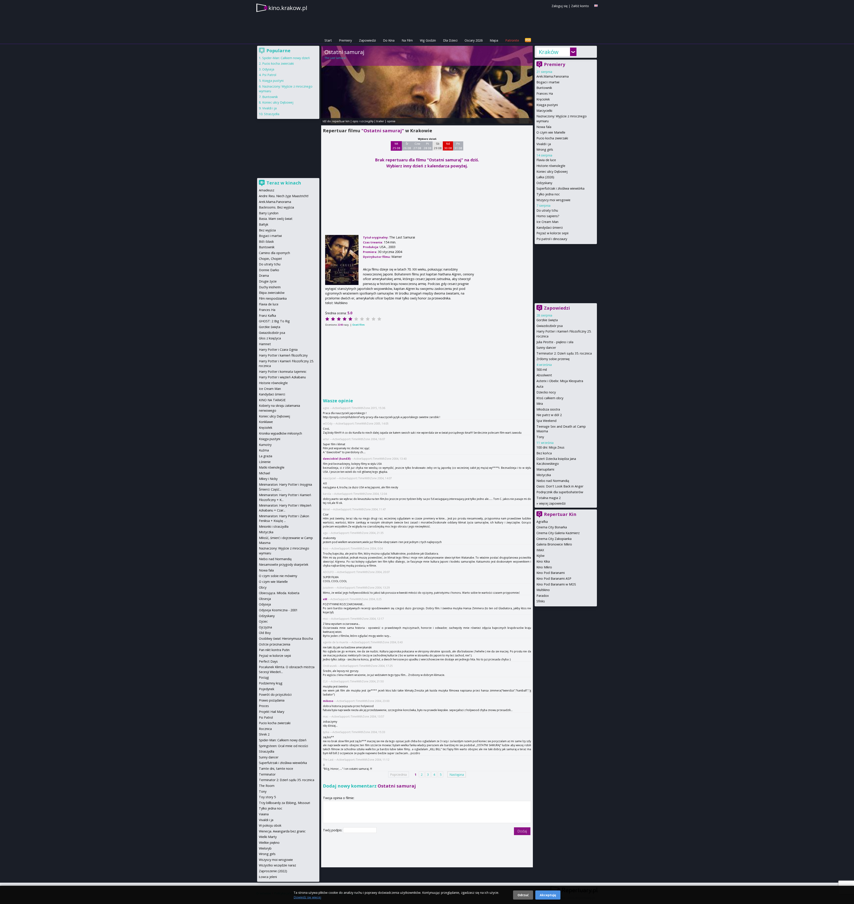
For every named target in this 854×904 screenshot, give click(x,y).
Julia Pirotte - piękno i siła (554, 342)
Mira (539, 403)
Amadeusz (266, 190)
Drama (264, 275)
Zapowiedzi (367, 40)
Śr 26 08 (407, 146)
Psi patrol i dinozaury (551, 239)
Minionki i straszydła (273, 526)
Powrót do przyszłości (275, 694)
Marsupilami (545, 469)
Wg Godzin (428, 40)
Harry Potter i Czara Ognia (278, 349)
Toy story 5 (267, 797)
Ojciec (263, 621)
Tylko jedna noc (548, 194)
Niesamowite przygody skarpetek (283, 564)
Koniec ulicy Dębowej (552, 171)
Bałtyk (263, 224)
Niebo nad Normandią (552, 481)
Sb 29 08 (438, 146)
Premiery (345, 40)
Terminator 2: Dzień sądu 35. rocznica (564, 353)
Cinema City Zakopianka (554, 539)
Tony (540, 437)
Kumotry (265, 445)
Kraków (548, 52)
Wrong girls (544, 149)
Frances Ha (544, 93)
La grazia (265, 456)
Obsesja (265, 599)
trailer (380, 121)
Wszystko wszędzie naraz (277, 865)
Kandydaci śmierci (549, 227)
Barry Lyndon (268, 213)
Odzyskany (544, 183)
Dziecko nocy (546, 392)
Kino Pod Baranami (550, 573)
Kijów (540, 555)
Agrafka (542, 521)
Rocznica (265, 729)
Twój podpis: (333, 830)
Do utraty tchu (547, 210)
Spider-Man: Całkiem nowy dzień (286, 58)
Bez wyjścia (267, 230)
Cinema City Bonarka (551, 527)
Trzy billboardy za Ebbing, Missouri (284, 803)
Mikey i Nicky (268, 479)
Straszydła (271, 114)
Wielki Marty (268, 837)
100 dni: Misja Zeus (550, 447)
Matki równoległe (271, 467)
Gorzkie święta (547, 320)
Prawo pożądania (271, 700)
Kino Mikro (544, 567)
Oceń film (358, 324)
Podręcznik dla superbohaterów (559, 492)
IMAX (540, 550)
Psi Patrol (269, 75)
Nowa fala (543, 127)
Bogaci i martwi (547, 82)
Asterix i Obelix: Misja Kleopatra (559, 381)
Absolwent (544, 375)
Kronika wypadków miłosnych (280, 433)
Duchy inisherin (270, 287)
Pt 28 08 (427, 146)
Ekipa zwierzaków (271, 293)
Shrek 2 (264, 734)
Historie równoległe (550, 166)
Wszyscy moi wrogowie (553, 200)
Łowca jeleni (268, 877)
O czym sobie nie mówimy (278, 576)
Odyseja (268, 69)
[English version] (596, 5)
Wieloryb (265, 848)
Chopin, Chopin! (270, 259)
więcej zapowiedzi (552, 503)
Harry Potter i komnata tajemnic (282, 371)
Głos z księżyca (270, 338)
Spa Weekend (546, 421)
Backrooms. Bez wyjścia (276, 207)
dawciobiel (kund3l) (336, 459)
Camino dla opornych (274, 253)
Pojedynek (266, 689)
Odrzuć (523, 895)
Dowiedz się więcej (307, 897)
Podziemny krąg (270, 683)
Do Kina (389, 40)
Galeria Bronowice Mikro (554, 544)
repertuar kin (341, 121)
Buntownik (544, 88)
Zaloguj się (560, 6)
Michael (264, 473)
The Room (266, 786)
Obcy (262, 587)
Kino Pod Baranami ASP (553, 578)
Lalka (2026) (545, 177)
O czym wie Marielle (550, 132)
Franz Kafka (267, 315)
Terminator (267, 774)
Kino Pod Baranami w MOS (556, 584)
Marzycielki (544, 110)
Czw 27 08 (417, 146)
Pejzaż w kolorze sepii (552, 233)
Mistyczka (543, 475)
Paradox (542, 595)
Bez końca (544, 453)
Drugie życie (268, 281)
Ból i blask (266, 241)
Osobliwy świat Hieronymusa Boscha (286, 638)
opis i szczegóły (362, 121)
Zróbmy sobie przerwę (553, 359)
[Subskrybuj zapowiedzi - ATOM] (528, 40)
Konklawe (266, 422)
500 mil (541, 369)
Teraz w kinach (283, 183)
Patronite (512, 40)
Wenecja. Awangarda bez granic (282, 831)
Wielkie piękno (269, 842)
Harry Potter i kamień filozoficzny (283, 355)
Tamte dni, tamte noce (276, 768)
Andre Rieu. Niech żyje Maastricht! (283, 196)
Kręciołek (543, 99)
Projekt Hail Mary (271, 712)
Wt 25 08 (396, 146)
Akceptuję (548, 895)
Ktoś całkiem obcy (549, 398)
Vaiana (264, 814)
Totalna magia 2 (548, 498)
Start (328, 40)
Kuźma (264, 450)
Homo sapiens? (547, 216)
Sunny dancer (546, 347)
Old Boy (265, 633)
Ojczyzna (265, 627)
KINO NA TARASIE (272, 400)
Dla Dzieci (450, 40)
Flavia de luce (546, 160)
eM (325, 599)
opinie (391, 121)
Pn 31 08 (458, 146)
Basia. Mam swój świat (275, 218)
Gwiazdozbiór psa (549, 326)
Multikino (543, 590)
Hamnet (265, 344)
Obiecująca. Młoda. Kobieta (279, 593)
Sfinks (540, 601)
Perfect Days (268, 661)
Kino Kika (543, 561)
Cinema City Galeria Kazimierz (558, 533)
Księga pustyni (547, 105)
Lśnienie (265, 462)
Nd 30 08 (448, 146)
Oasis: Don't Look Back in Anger (559, 486)
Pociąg (264, 677)
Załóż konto (580, 6)
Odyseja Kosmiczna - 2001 (278, 610)
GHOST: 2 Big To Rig (274, 321)
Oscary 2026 (474, 40)
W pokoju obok (270, 825)
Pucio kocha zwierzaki (552, 138)
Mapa (494, 40)
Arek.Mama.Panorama (552, 76)
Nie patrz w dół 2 (549, 415)
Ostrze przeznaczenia (274, 644)
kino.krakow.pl (287, 8)
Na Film (407, 40)
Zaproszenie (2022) (273, 871)
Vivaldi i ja (543, 144)
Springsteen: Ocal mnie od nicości (283, 746)
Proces (264, 706)
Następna (456, 774)
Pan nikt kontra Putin (274, 650)
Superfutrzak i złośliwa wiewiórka (560, 188)
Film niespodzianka (273, 298)
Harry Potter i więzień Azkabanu (282, 377)
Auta (539, 386)
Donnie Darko (269, 270)
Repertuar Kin (560, 514)
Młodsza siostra (548, 409)
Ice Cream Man (547, 222)
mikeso (328, 701)
